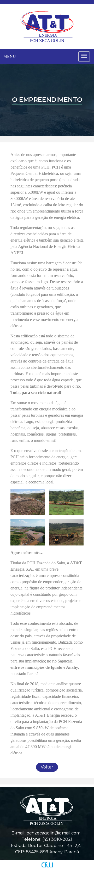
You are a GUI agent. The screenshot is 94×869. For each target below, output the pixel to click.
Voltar (47, 767)
